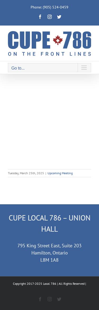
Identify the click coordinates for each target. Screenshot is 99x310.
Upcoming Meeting (60, 173)
